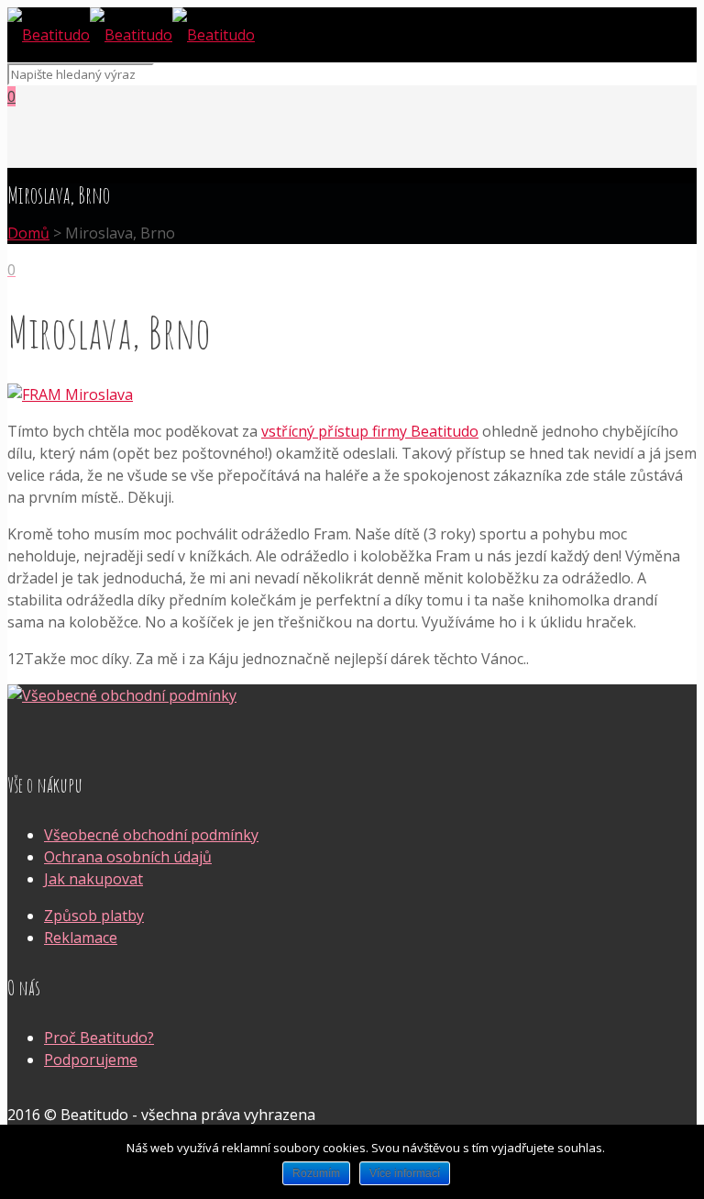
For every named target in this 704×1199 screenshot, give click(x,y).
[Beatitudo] (131, 35)
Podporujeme (91, 1059)
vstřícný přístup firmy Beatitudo (369, 431)
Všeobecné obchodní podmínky (151, 835)
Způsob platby (94, 915)
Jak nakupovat (93, 879)
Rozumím (316, 1173)
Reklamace (80, 937)
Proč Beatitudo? (99, 1037)
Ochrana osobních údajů (128, 857)
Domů (28, 233)
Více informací (404, 1173)
